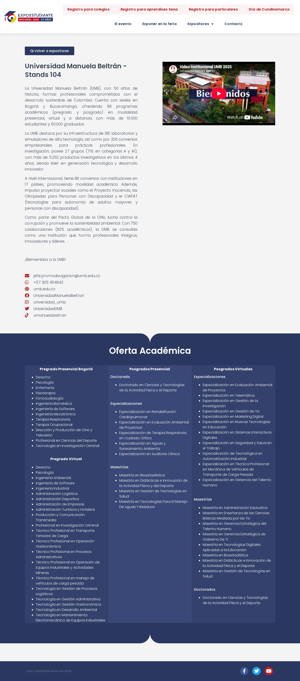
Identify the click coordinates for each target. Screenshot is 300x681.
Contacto (233, 23)
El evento (123, 23)
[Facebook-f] (244, 671)
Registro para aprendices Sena (149, 9)
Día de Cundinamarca (269, 9)
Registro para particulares (213, 9)
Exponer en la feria (159, 23)
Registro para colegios (88, 9)
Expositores (198, 23)
